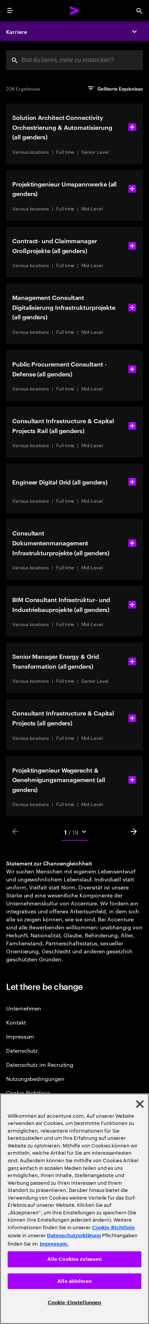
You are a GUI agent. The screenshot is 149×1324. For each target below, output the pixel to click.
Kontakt (16, 1022)
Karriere (16, 31)
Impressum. (54, 1243)
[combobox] (74, 60)
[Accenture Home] (74, 11)
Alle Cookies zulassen (74, 1259)
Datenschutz (22, 1050)
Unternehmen (23, 1008)
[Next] (134, 831)
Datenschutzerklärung (74, 1235)
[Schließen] (139, 1104)
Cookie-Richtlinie (28, 1092)
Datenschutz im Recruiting (39, 1064)
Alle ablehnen (74, 1281)
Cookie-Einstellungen (75, 1302)
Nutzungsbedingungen (35, 1078)
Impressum (20, 1036)
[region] (74, 1208)
